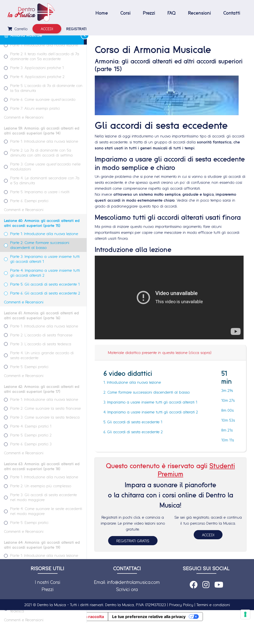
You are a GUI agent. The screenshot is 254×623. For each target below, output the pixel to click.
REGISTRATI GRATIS (132, 540)
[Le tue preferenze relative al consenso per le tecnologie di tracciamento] (245, 614)
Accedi (47, 28)
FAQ (171, 13)
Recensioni (199, 13)
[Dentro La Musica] (31, 12)
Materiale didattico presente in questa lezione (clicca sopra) (159, 352)
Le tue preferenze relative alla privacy (149, 616)
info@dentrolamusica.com (133, 582)
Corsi (125, 13)
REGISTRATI (76, 28)
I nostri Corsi (47, 582)
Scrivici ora (127, 589)
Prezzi (149, 13)
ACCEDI (208, 534)
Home (101, 13)
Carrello (20, 28)
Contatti (231, 13)
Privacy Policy (181, 604)
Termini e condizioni (213, 604)
